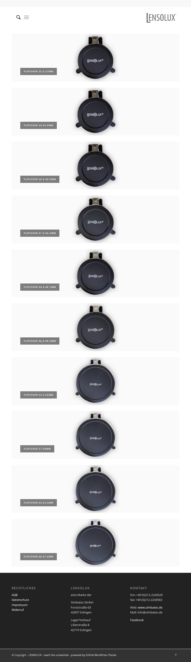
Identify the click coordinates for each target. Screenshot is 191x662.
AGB (14, 595)
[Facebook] (175, 654)
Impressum (19, 605)
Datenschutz (20, 600)
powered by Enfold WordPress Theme (93, 655)
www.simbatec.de (150, 607)
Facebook (137, 620)
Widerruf (18, 610)
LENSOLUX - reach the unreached (48, 655)
